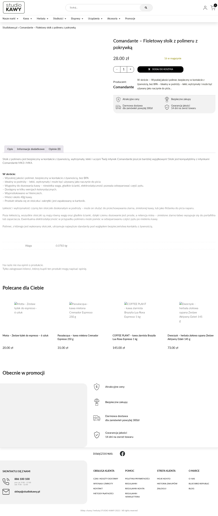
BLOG (191, 489)
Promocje (130, 19)
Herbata (41, 19)
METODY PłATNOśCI (103, 493)
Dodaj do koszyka (162, 69)
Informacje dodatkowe (31, 149)
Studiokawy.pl (10, 28)
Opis (10, 149)
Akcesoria (112, 19)
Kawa (26, 19)
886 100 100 (22, 481)
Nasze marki (9, 19)
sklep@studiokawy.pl (27, 491)
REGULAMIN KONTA (134, 489)
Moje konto (163, 479)
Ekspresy (75, 19)
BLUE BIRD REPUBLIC (199, 484)
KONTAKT (98, 489)
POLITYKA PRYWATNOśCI (137, 479)
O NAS (192, 479)
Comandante (123, 85)
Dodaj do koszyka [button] (26, 357)
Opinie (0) (54, 149)
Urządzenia (93, 19)
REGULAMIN (131, 484)
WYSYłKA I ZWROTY (103, 484)
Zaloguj (161, 489)
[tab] (10, 149)
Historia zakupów (167, 484)
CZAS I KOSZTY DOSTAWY (105, 479)
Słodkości (58, 19)
